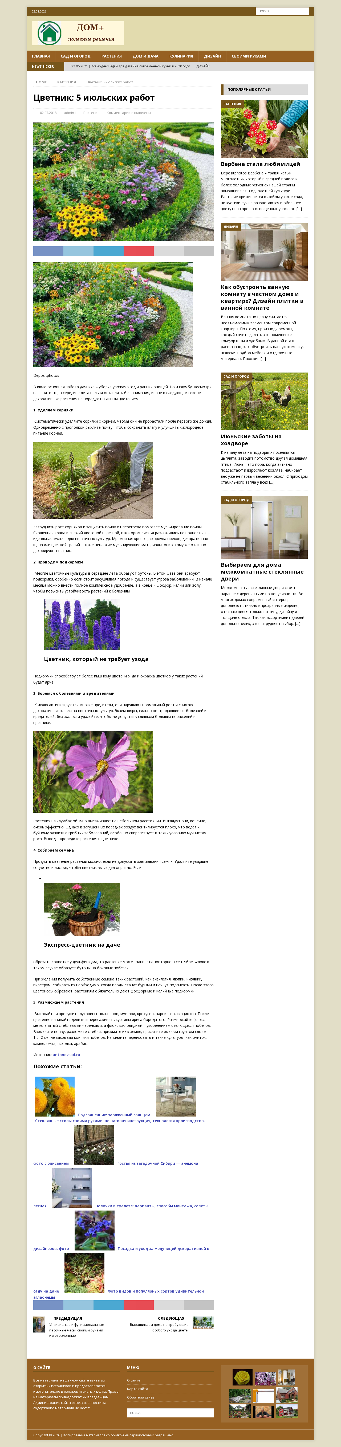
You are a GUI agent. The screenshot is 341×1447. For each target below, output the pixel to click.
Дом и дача (146, 56)
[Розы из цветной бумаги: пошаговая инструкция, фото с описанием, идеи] (243, 1377)
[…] (299, 208)
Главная (41, 56)
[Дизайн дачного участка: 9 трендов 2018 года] (240, 1411)
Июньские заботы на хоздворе (251, 440)
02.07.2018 (48, 112)
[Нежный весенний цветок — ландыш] (263, 1412)
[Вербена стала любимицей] (264, 129)
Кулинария (181, 56)
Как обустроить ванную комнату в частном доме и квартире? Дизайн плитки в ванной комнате (262, 297)
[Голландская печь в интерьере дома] (286, 1377)
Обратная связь (141, 1397)
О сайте (133, 1380)
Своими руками (249, 56)
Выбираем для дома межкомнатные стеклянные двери (262, 571)
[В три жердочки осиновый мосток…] (240, 1396)
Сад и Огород (76, 56)
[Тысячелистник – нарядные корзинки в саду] (265, 1378)
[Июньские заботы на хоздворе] (264, 401)
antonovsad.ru (66, 1054)
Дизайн (212, 56)
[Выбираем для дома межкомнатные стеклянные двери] (264, 527)
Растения (112, 56)
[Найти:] (282, 10)
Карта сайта (137, 1388)
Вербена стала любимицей (260, 163)
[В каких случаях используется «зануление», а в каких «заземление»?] (287, 1411)
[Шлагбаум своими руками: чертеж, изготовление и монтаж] (263, 1396)
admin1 (70, 112)
